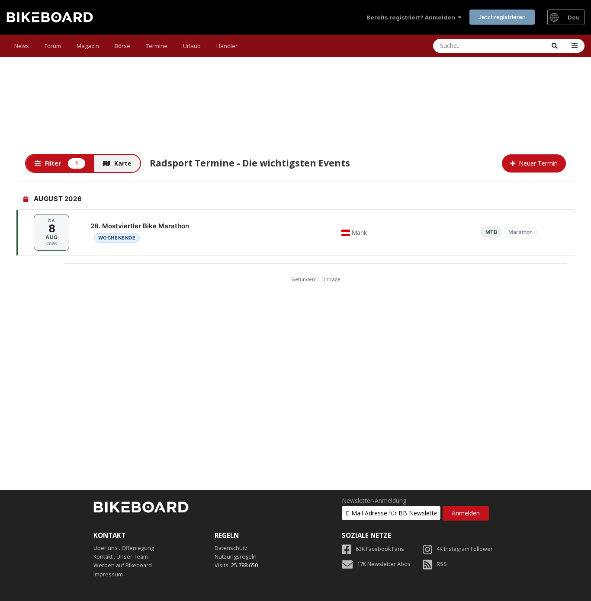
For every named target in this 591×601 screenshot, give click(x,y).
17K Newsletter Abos (384, 564)
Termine (156, 46)
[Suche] (555, 46)
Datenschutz (231, 548)
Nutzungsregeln (236, 556)
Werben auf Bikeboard (122, 565)
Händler (227, 46)
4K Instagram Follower (465, 549)
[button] (575, 46)
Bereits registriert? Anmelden (412, 17)
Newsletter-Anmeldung (374, 500)
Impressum (108, 574)
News (21, 46)
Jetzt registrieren (502, 16)
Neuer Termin (538, 163)
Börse (122, 46)
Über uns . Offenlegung (123, 548)
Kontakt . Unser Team (120, 556)
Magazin (88, 46)
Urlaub (192, 46)
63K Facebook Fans (380, 549)
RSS (442, 564)
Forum (53, 46)
